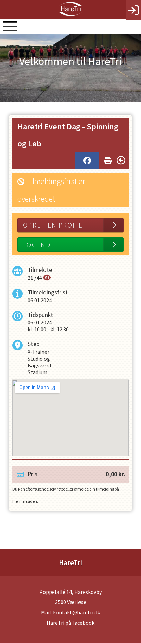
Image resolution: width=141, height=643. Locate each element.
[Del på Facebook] (87, 160)
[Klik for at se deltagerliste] (47, 277)
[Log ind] (133, 10)
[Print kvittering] (108, 159)
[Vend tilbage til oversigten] (121, 160)
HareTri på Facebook (70, 622)
